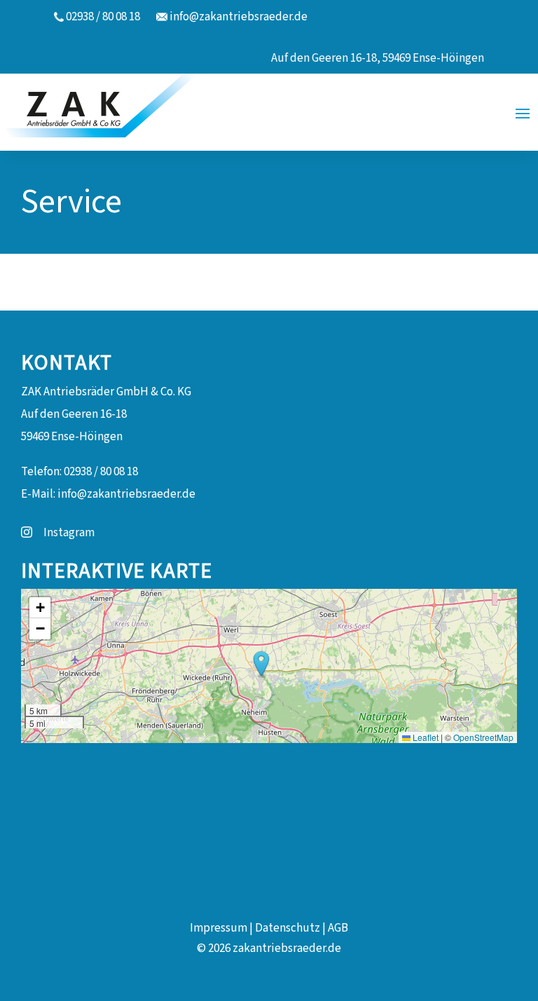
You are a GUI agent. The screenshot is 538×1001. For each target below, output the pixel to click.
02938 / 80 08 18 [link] (103, 16)
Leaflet (425, 737)
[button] (522, 112)
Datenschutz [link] (287, 928)
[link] (110, 112)
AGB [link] (338, 928)
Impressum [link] (218, 928)
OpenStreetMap (483, 737)
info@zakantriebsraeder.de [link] (239, 16)
